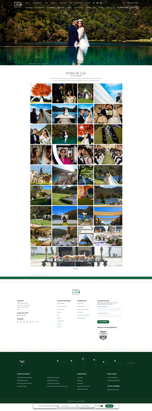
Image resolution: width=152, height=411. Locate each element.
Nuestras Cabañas (62, 306)
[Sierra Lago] (96, 363)
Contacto (88, 3)
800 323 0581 (22, 315)
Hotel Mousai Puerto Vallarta (24, 383)
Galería (46, 3)
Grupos (100, 7)
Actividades (51, 7)
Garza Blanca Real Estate (113, 380)
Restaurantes (78, 7)
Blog (71, 3)
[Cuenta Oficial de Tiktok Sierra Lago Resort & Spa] (24, 322)
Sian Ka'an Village (21, 386)
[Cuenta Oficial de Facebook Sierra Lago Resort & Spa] (18, 322)
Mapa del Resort (81, 318)
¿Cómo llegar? (63, 3)
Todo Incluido (39, 7)
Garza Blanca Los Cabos (53, 377)
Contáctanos (80, 303)
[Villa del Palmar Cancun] (84, 363)
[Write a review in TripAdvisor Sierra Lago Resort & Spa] (34, 322)
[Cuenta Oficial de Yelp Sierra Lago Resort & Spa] (31, 322)
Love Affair (80, 377)
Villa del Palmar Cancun (53, 383)
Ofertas (108, 7)
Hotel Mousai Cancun (52, 380)
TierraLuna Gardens (82, 389)
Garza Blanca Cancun (22, 380)
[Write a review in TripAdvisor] (101, 3)
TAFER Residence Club (113, 389)
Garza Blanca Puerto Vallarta (24, 377)
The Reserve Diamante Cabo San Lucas (57, 386)
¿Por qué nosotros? (37, 3)
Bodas (70, 7)
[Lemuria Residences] (119, 363)
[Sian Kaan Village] (107, 363)
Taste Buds (80, 383)
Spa (94, 7)
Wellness (79, 380)
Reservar (134, 7)
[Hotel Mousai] (73, 363)
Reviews (59, 327)
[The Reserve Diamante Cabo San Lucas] (130, 363)
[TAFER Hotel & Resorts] (22, 363)
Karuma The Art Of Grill (83, 386)
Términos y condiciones (83, 315)
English (27, 3)
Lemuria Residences (112, 377)
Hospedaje (28, 7)
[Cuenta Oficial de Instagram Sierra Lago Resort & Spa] (21, 322)
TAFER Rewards (79, 3)
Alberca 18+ (61, 7)
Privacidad (80, 312)
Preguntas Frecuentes (83, 309)
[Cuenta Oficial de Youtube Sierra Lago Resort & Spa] (28, 322)
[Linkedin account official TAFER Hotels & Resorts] (37, 322)
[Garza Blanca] (61, 363)
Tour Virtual (54, 3)
